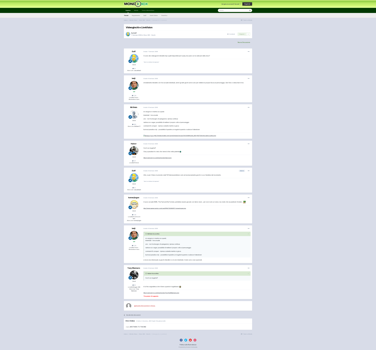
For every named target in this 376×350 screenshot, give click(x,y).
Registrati (247, 4)
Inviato (150, 51)
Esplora (128, 10)
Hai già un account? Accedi (230, 4)
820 (134, 124)
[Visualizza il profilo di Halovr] (134, 150)
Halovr (134, 144)
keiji (133, 78)
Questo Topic (241, 10)
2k (135, 68)
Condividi (231, 34)
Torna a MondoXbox (148, 10)
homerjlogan (133, 198)
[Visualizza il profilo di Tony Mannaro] (134, 275)
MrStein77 (137, 126)
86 (135, 285)
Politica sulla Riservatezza (188, 344)
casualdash (137, 70)
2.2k (134, 214)
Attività (136, 10)
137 (134, 161)
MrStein (133, 107)
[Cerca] (250, 10)
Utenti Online (154, 15)
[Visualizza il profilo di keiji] (134, 85)
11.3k (134, 95)
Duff (134, 33)
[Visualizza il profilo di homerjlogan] (134, 204)
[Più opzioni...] (249, 51)
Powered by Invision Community (188, 347)
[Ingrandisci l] (180, 151)
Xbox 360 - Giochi (149, 35)
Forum (126, 15)
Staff (144, 15)
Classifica (164, 15)
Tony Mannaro (133, 268)
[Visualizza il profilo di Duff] (128, 34)
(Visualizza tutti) (160, 321)
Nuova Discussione (244, 42)
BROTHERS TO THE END (138, 327)
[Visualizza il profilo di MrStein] (134, 114)
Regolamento (136, 15)
